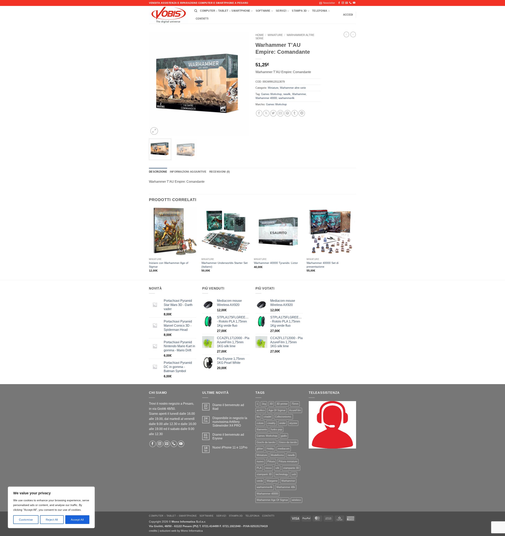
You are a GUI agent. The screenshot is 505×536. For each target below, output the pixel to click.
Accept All (77, 519)
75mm (294, 403)
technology (282, 474)
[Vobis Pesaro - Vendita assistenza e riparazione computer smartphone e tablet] (168, 15)
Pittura (271, 461)
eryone (293, 423)
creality (271, 423)
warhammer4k (287, 98)
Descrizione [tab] (158, 171)
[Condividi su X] (266, 113)
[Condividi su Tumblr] (294, 113)
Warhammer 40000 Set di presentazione (323, 264)
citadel (267, 416)
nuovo (260, 461)
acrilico (261, 410)
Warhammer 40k (285, 487)
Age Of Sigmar (276, 410)
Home (259, 35)
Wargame (272, 480)
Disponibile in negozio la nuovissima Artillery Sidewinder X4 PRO (229, 421)
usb (294, 474)
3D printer (282, 403)
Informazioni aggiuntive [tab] (188, 171)
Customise (26, 519)
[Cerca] (195, 11)
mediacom (284, 448)
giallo (284, 435)
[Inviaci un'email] (346, 3)
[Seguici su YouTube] (354, 3)
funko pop (276, 429)
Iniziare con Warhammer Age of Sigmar (168, 264)
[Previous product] (353, 34)
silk (277, 467)
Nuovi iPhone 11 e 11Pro (229, 447)
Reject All (52, 519)
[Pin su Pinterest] (287, 113)
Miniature (275, 35)
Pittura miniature (288, 461)
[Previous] (155, 83)
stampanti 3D (264, 474)
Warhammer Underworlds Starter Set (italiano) (224, 264)
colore (260, 423)
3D (271, 403)
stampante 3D (291, 467)
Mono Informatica (192, 530)
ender (282, 423)
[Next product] (346, 34)
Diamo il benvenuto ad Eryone (228, 436)
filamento (262, 429)
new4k (287, 94)
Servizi (281, 10)
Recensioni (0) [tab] (219, 171)
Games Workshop (271, 94)
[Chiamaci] (350, 3)
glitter (260, 448)
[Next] (242, 83)
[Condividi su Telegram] (301, 113)
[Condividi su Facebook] (259, 113)
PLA (259, 467)
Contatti (202, 18)
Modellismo (277, 455)
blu (258, 416)
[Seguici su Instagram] (343, 3)
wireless (296, 499)
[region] (51, 507)
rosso (268, 467)
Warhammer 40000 (266, 98)
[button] (327, 3)
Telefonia (319, 10)
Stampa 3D (299, 10)
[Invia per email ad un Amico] (280, 113)
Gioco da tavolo (288, 442)
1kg (264, 403)
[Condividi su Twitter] (273, 113)
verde (260, 480)
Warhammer (299, 94)
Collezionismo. (283, 416)
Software (263, 10)
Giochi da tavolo (266, 442)
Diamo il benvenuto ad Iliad (228, 406)
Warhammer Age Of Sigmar (272, 499)
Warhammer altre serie (293, 87)
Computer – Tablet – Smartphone (225, 10)
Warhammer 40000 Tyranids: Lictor (276, 262)
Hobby (270, 448)
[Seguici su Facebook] (339, 3)
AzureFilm (295, 410)
